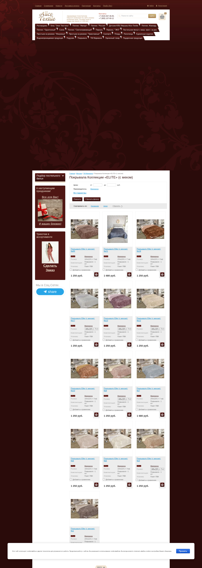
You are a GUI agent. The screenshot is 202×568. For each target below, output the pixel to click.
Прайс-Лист (107, 6)
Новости (59, 6)
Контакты (97, 6)
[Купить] (96, 274)
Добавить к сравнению (81, 270)
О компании (48, 6)
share (52, 292)
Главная (38, 6)
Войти (152, 5)
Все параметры (80, 193)
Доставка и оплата (72, 6)
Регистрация (162, 5)
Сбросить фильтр (92, 199)
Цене (105, 206)
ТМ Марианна (88, 173)
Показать (77, 199)
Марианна (94, 189)
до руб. (112, 185)
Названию (95, 206)
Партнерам (86, 6)
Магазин (79, 173)
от (91, 185)
